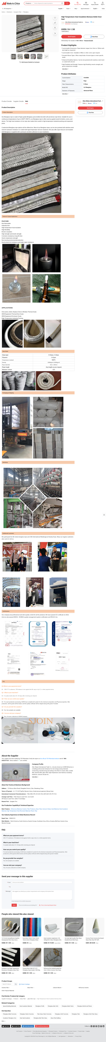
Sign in (102, 4)
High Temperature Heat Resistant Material (18, 811)
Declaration (70, 1036)
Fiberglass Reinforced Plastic (84, 1006)
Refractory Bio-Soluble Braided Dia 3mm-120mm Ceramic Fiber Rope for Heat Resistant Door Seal (52, 970)
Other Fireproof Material (8, 990)
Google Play (16, 1026)
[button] (62, 3)
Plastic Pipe (34, 811)
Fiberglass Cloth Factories (61, 1014)
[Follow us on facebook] (91, 1026)
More (3, 1021)
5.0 (85, 103)
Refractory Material (16, 809)
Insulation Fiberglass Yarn (9, 1018)
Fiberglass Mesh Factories (9, 1014)
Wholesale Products (53, 1031)
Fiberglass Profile (39, 1006)
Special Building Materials (9, 1006)
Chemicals (9, 12)
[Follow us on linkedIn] (103, 1026)
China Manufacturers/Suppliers (40, 1031)
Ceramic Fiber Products (28, 809)
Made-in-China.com (46, 1033)
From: (9, 882)
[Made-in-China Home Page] (11, 3)
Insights (88, 1031)
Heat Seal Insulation (25, 1018)
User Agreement (62, 1036)
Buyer (67, 8)
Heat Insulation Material (26, 1006)
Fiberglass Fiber (76, 1014)
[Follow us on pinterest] (101, 1026)
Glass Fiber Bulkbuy (56, 1018)
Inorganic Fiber (17, 12)
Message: (8, 891)
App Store (5, 1026)
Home (3, 12)
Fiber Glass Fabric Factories (44, 1014)
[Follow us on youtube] (99, 1026)
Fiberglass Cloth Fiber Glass (90, 1014)
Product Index (81, 1031)
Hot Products (19, 1031)
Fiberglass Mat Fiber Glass (40, 1018)
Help (75, 8)
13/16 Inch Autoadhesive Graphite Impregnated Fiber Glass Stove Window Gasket (10, 939)
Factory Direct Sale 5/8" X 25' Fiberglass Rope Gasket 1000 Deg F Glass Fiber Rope (32, 970)
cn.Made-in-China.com (69, 1033)
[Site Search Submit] (67, 3)
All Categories (7, 8)
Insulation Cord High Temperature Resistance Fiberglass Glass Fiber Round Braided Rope (10, 970)
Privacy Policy (78, 1036)
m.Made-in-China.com (57, 1033)
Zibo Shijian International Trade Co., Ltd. (74, 22)
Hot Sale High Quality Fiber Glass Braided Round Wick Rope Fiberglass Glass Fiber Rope (73, 939)
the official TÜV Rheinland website (49, 758)
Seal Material (55, 809)
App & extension (85, 8)
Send (14, 905)
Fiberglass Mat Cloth (53, 1006)
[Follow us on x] (94, 1026)
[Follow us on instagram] (96, 1026)
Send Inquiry (71, 36)
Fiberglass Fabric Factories (27, 1014)
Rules (103, 8)
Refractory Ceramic (84, 987)
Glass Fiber (39, 809)
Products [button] (28, 3)
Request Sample (88, 40)
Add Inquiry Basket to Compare (30, 62)
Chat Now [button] (95, 36)
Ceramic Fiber (5, 987)
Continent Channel (72, 1031)
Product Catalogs (25, 984)
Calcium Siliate (46, 809)
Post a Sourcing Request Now (47, 905)
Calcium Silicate (57, 987)
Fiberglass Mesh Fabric (68, 1006)
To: (10, 887)
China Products (27, 1031)
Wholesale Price (62, 1031)
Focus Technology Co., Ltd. (41, 1036)
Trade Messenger (28, 1026)
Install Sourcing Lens (43, 1026)
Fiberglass (25, 12)
